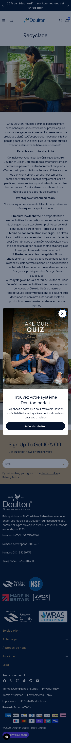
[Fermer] (62, 314)
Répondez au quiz (35, 426)
